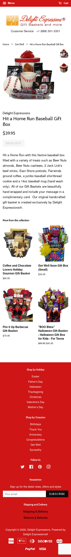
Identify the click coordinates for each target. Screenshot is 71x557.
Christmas (35, 397)
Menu (11, 3)
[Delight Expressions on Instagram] (48, 467)
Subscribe (57, 494)
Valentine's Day (35, 402)
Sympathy (35, 449)
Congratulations (35, 439)
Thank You (35, 429)
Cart (65, 3)
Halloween (35, 386)
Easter (35, 376)
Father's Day (35, 381)
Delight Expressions (38, 529)
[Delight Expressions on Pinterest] (40, 467)
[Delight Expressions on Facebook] (31, 467)
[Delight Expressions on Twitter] (23, 467)
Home (6, 44)
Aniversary (35, 434)
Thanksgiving (35, 392)
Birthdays (35, 424)
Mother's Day (35, 407)
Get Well (19, 44)
